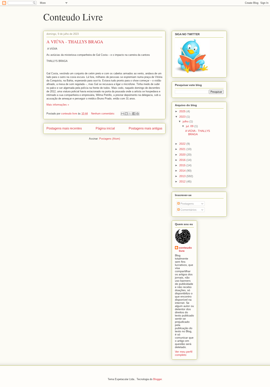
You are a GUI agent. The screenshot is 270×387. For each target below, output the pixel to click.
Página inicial (105, 128)
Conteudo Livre (73, 16)
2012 (182, 181)
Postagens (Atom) (109, 138)
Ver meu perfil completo (183, 353)
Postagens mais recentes (64, 128)
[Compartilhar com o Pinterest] (138, 114)
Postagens (187, 203)
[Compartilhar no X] (130, 114)
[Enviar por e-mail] (123, 114)
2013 (182, 176)
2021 (182, 149)
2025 (182, 111)
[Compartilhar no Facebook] (134, 114)
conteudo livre (185, 249)
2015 (182, 165)
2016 (182, 159)
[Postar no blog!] (126, 114)
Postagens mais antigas (145, 128)
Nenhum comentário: (103, 113)
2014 (182, 170)
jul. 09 (190, 126)
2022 (182, 143)
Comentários (188, 209)
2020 (182, 154)
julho (186, 121)
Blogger (157, 379)
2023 (182, 116)
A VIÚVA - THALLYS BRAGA (74, 41)
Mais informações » (57, 104)
